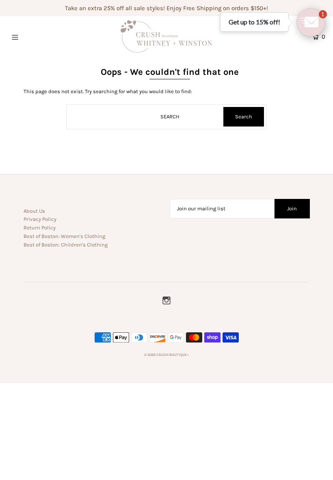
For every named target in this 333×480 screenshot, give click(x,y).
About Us (34, 211)
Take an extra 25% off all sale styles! (115, 8)
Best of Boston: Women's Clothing (64, 236)
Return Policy (40, 228)
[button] (310, 22)
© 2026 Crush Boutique (165, 355)
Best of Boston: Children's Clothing (66, 245)
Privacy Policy (40, 219)
